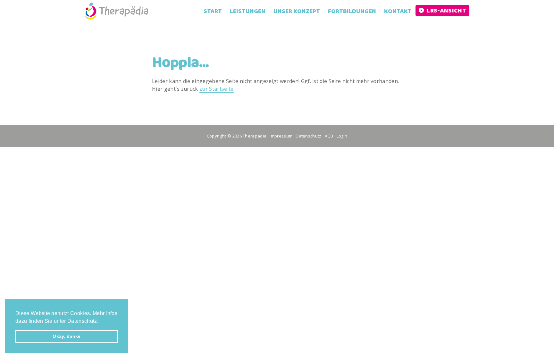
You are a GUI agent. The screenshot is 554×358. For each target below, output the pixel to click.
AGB (329, 136)
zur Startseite (216, 88)
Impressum (281, 136)
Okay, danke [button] (67, 336)
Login (342, 136)
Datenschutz (309, 136)
